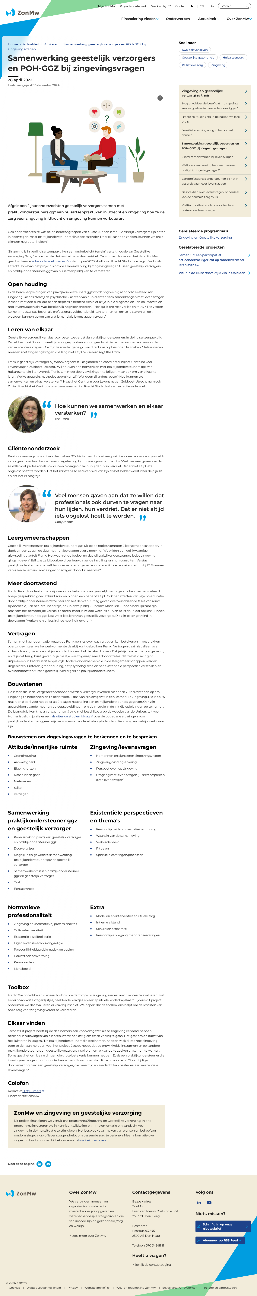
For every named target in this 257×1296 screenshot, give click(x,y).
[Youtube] (209, 1202)
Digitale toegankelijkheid (44, 1287)
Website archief (95, 1287)
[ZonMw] (160, 98)
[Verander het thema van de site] (213, 6)
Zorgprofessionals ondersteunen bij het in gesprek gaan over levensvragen (210, 181)
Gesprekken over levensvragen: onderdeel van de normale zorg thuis (210, 194)
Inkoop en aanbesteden (220, 1287)
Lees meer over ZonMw (88, 1235)
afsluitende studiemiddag (70, 716)
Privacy (73, 1287)
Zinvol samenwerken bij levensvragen (207, 157)
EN (202, 6)
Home (13, 44)
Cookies (14, 1287)
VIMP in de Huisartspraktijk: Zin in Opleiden (212, 273)
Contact (181, 6)
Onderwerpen (178, 19)
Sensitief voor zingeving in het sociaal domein (207, 132)
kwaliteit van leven (92, 1140)
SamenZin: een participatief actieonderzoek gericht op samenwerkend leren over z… (211, 260)
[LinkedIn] (199, 1202)
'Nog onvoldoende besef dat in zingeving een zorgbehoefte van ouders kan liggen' (210, 106)
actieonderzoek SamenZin (51, 261)
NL (193, 6)
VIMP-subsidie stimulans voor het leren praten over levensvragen (208, 208)
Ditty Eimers (31, 1091)
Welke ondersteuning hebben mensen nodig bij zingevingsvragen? (208, 168)
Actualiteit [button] (207, 19)
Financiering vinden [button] (138, 19)
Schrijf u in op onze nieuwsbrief (218, 1226)
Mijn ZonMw (106, 6)
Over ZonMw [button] (238, 19)
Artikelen (51, 44)
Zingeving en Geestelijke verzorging (205, 237)
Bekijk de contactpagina (153, 1264)
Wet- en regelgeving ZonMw (136, 1287)
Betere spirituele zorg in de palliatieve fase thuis (211, 119)
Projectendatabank (133, 6)
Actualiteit (31, 44)
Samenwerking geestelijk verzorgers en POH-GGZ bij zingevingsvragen (210, 146)
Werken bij (158, 6)
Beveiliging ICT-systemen (179, 1287)
